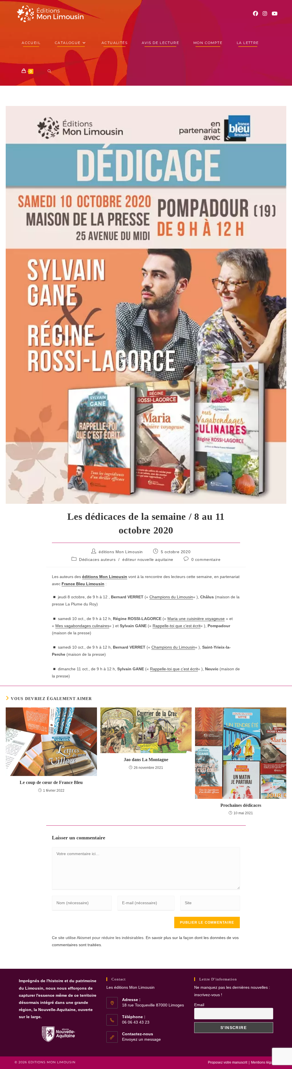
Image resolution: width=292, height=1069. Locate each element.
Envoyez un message (141, 1039)
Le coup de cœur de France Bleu (51, 782)
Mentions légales (264, 1062)
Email (199, 1004)
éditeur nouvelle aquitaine (147, 559)
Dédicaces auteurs (97, 559)
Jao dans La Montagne (146, 759)
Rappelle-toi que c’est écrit (176, 625)
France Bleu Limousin (83, 583)
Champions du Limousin (171, 597)
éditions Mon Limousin (121, 551)
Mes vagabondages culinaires (82, 625)
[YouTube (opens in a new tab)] (274, 13)
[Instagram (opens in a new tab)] (264, 13)
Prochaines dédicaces (240, 805)
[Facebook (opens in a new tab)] (255, 13)
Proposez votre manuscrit (227, 1062)
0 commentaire (206, 559)
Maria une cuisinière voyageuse (196, 618)
